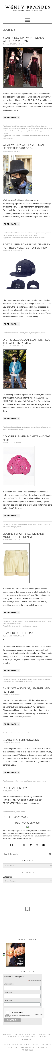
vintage (35, 679)
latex (34, 781)
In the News (37, 621)
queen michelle (32, 626)
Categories (7, 877)
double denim (28, 621)
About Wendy (15, 126)
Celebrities (14, 333)
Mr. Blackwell (27, 681)
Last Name (8, 1001)
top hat (10, 138)
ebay (19, 679)
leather (46, 128)
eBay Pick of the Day (18, 632)
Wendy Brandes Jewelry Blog (27, 7)
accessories (24, 126)
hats (10, 128)
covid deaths (16, 136)
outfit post (11, 235)
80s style (14, 524)
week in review (18, 429)
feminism (27, 427)
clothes (37, 126)
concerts (21, 333)
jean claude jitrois (17, 681)
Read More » (11, 117)
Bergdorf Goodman (17, 427)
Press (38, 333)
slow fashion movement (37, 136)
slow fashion (25, 136)
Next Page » (21, 817)
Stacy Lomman (8, 429)
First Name (8, 992)
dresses (43, 126)
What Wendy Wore (34, 131)
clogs (13, 626)
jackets (28, 128)
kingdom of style (21, 626)
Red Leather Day (15, 787)
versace (24, 131)
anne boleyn (15, 781)
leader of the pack (37, 128)
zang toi (5, 133)
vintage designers (44, 679)
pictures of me (19, 235)
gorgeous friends (23, 524)
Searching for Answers (21, 739)
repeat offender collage (13, 131)
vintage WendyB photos (13, 527)
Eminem (27, 333)
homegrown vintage (18, 128)
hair (31, 524)
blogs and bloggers (17, 621)
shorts (19, 623)
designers (14, 679)
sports (43, 333)
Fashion (5, 128)
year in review (45, 131)
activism (32, 126)
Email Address (10, 984)
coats (13, 811)
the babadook (40, 237)
